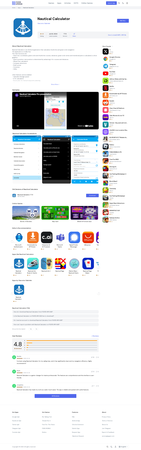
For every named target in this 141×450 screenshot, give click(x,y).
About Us (105, 424)
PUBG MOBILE (46, 428)
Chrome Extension (78, 424)
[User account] (127, 3)
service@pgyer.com (108, 436)
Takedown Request (78, 436)
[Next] (95, 159)
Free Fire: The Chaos (48, 424)
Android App (76, 421)
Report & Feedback (108, 432)
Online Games (87, 3)
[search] (119, 3)
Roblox (44, 432)
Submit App (111, 3)
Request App (76, 432)
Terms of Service (107, 421)
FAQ (73, 417)
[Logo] (17, 3)
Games (51, 3)
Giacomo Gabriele (44, 23)
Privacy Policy (106, 417)
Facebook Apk (16, 421)
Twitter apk (15, 424)
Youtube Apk (16, 432)
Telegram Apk (16, 428)
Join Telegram (106, 428)
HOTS (76, 3)
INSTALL (123, 21)
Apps (59, 3)
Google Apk (16, 417)
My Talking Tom (47, 417)
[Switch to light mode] (123, 3)
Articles (67, 3)
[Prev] (16, 159)
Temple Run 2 (46, 421)
